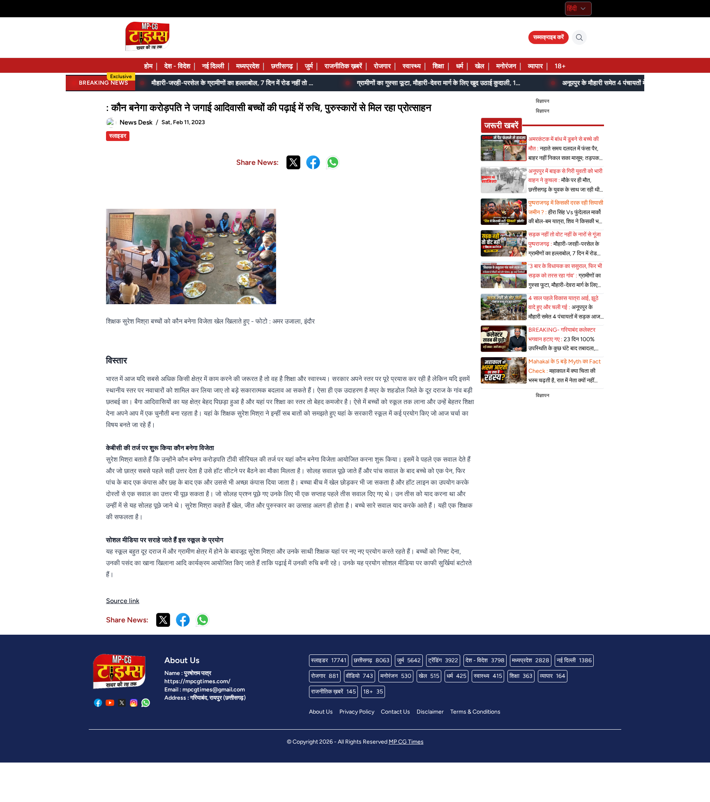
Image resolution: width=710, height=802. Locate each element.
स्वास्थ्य (412, 66)
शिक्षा (438, 66)
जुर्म (309, 66)
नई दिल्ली (213, 66)
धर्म (459, 66)
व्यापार (535, 66)
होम (148, 66)
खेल (479, 66)
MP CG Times (406, 741)
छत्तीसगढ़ (282, 66)
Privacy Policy (356, 711)
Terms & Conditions (475, 711)
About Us (321, 711)
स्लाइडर (117, 135)
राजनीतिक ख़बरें (343, 66)
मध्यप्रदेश (247, 66)
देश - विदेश (177, 66)
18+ (560, 66)
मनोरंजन (506, 66)
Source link (122, 601)
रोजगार (382, 66)
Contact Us (395, 711)
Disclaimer (430, 711)
